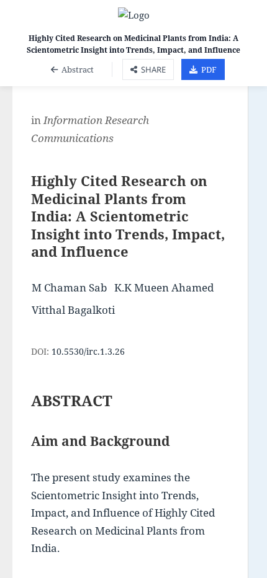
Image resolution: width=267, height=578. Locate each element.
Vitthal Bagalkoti (73, 310)
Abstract (77, 69)
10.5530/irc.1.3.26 (88, 351)
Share (153, 69)
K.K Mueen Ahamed (164, 287)
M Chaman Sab (69, 287)
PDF (209, 69)
